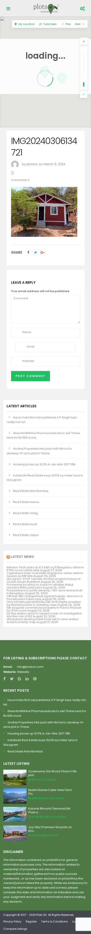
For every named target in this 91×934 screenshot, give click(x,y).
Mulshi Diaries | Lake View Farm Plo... (50, 792)
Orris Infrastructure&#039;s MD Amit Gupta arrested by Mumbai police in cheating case (44, 603)
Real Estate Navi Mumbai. (31, 491)
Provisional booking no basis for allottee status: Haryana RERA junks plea (40, 586)
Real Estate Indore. (26, 502)
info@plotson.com (30, 667)
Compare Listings (15, 929)
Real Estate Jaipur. (26, 535)
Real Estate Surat (25, 524)
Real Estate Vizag (25, 513)
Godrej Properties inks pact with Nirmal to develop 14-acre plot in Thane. (39, 451)
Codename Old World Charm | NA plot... (52, 773)
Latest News (22, 556)
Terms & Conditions (54, 921)
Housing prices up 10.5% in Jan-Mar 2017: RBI (44, 464)
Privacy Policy (12, 921)
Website (23, 672)
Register (31, 921)
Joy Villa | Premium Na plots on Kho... (50, 829)
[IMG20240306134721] (44, 211)
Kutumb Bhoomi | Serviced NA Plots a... (49, 810)
